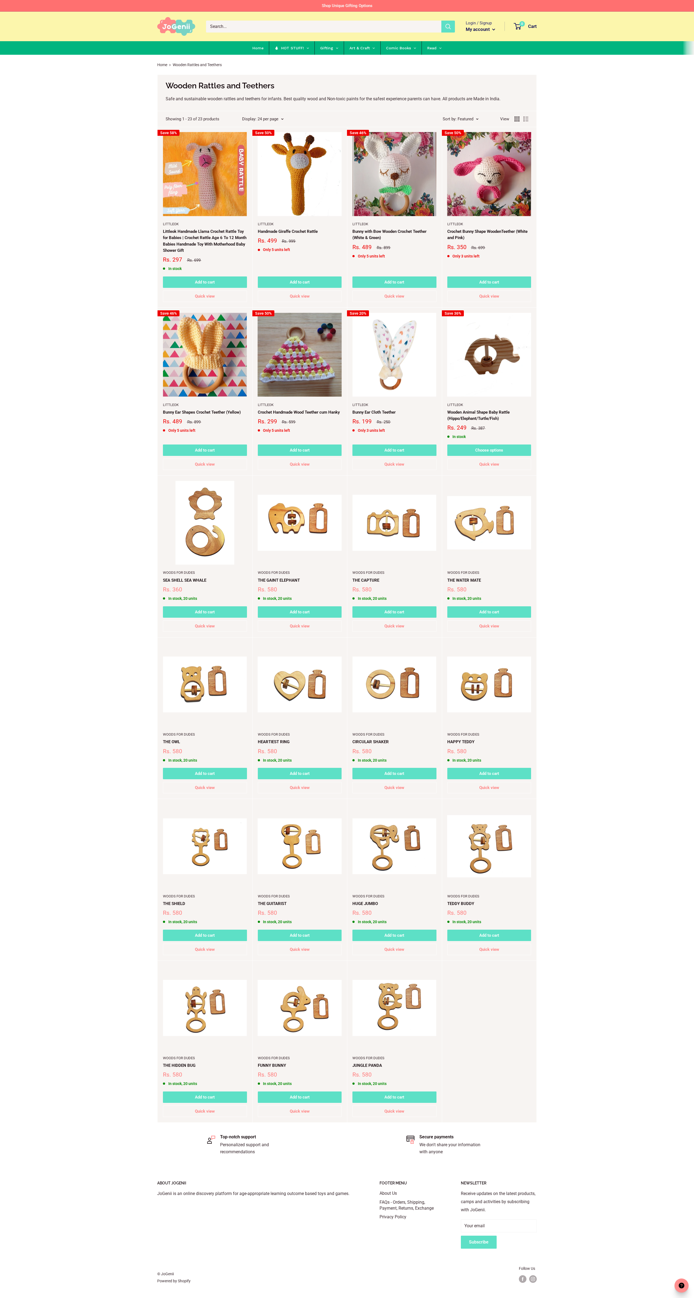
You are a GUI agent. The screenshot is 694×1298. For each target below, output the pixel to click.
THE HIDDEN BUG (179, 1065)
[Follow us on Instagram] (533, 1279)
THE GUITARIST (272, 903)
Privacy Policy (393, 1216)
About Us (388, 1193)
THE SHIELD (174, 903)
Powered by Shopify (174, 1281)
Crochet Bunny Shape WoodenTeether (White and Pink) (487, 234)
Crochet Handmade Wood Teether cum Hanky (299, 412)
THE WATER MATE (464, 580)
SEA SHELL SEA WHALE (184, 580)
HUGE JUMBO (365, 903)
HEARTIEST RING (274, 741)
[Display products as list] (525, 119)
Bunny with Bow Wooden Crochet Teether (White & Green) (389, 234)
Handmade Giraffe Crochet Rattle (288, 231)
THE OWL (171, 741)
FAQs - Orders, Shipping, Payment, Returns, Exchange (407, 1205)
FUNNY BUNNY (272, 1065)
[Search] (448, 27)
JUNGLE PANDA (367, 1065)
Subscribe (479, 1242)
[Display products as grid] (517, 119)
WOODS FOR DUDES (179, 573)
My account (478, 29)
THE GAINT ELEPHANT (279, 580)
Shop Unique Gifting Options (347, 5)
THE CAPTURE (365, 580)
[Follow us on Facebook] (522, 1279)
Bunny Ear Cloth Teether (374, 412)
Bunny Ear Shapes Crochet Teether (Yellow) (202, 412)
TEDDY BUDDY (460, 903)
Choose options (489, 450)
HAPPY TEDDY (460, 741)
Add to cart (205, 282)
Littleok (171, 224)
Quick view (205, 296)
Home (162, 65)
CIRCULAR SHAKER (370, 741)
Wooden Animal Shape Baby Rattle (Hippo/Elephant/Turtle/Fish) (478, 415)
